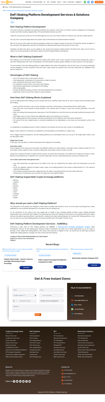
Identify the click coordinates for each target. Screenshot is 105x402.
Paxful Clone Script (11, 340)
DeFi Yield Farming (35, 345)
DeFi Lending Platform (35, 347)
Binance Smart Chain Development (87, 350)
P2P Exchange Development (13, 352)
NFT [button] (45, 2)
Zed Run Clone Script (59, 354)
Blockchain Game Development (86, 345)
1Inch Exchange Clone (35, 357)
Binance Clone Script (11, 336)
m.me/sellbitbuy (68, 383)
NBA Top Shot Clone (59, 357)
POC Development (83, 338)
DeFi (12, 22)
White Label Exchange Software (14, 357)
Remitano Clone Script (11, 342)
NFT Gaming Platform (59, 342)
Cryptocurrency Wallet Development (15, 354)
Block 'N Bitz (78, 305)
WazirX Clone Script (11, 345)
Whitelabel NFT (58, 345)
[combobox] (24, 295)
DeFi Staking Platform (35, 340)
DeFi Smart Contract (35, 342)
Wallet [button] (59, 2)
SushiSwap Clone (34, 352)
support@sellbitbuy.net (81, 300)
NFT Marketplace (58, 340)
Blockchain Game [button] (37, 2)
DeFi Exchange (34, 338)
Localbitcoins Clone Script (12, 338)
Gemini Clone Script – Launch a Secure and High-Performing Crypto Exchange (18, 261)
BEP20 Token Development (85, 357)
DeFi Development (35, 336)
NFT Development (58, 336)
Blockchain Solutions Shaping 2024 (85, 258)
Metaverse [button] (29, 2)
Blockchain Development (84, 336)
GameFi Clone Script (83, 347)
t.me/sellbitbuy (78, 313)
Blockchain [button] (71, 2)
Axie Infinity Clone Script (60, 352)
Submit (38, 314)
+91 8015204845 (79, 296)
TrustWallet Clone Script (12, 347)
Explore (26, 267)
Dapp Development (83, 340)
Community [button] (78, 2)
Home (6, 7)
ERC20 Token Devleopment (85, 354)
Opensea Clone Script (59, 347)
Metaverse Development (60, 338)
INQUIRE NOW (99, 2)
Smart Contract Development (85, 342)
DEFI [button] (48, 2)
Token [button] (64, 2)
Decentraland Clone (59, 350)
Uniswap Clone (34, 354)
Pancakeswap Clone (35, 350)
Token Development (83, 352)
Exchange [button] (53, 2)
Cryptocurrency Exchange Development (16, 350)
